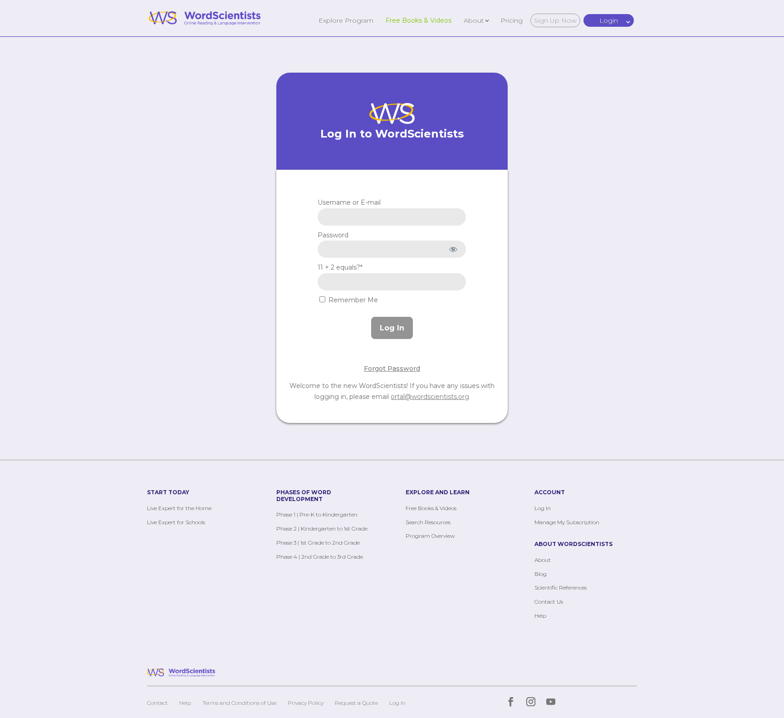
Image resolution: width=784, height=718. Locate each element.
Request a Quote (356, 702)
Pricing (511, 20)
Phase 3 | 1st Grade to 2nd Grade (318, 542)
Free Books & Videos (418, 20)
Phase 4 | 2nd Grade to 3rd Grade (319, 556)
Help (540, 615)
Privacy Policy (305, 702)
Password (333, 235)
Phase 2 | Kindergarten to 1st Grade (322, 528)
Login (608, 20)
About (474, 20)
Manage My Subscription (566, 522)
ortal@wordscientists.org (430, 397)
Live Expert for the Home (179, 508)
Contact (157, 702)
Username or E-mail (349, 202)
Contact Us (548, 601)
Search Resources (428, 522)
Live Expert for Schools (176, 522)
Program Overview (430, 535)
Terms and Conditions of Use (239, 702)
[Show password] (453, 249)
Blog (540, 573)
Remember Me (352, 300)
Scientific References (560, 587)
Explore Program (345, 20)
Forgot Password (392, 368)
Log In (542, 508)
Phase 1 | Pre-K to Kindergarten (317, 514)
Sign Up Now (555, 20)
